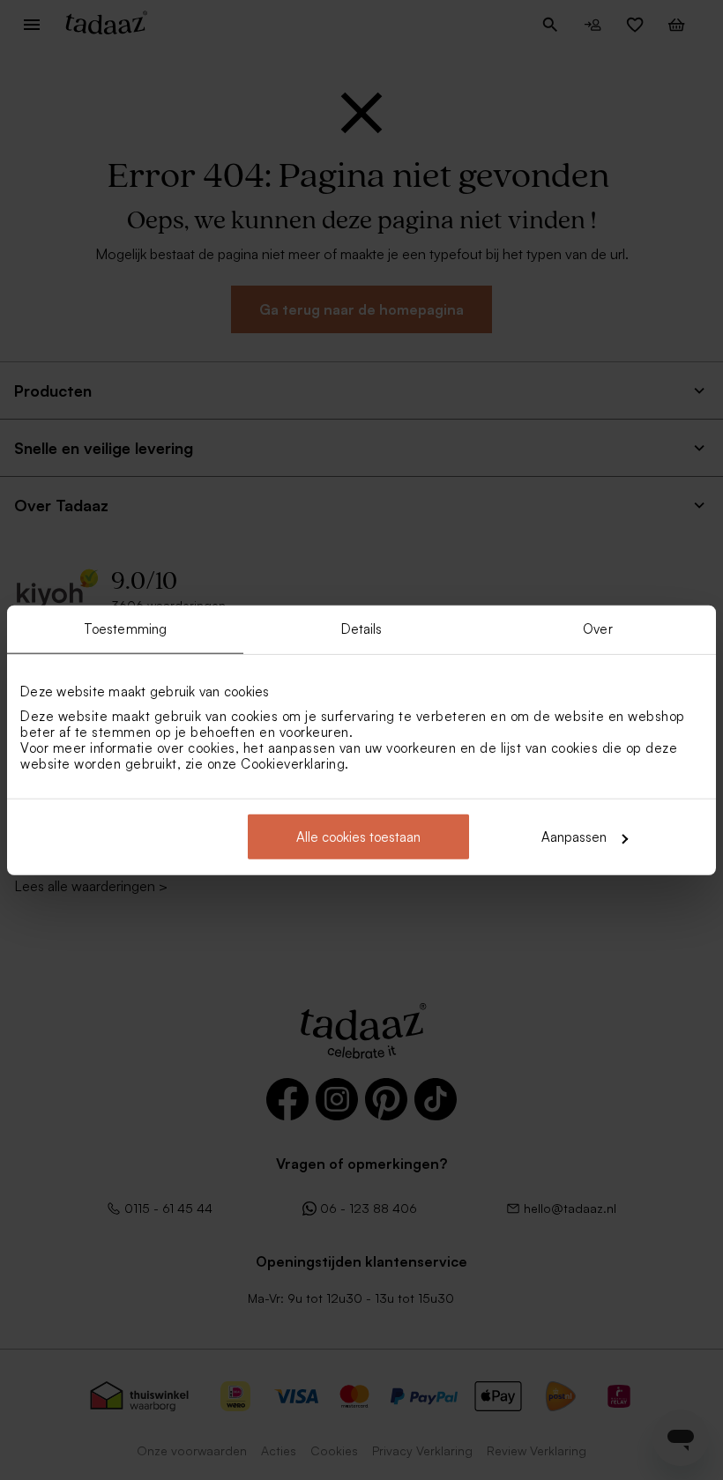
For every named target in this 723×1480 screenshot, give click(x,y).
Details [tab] (362, 628)
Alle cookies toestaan (358, 837)
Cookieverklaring (293, 763)
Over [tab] (597, 628)
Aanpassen (574, 837)
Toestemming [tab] (125, 628)
